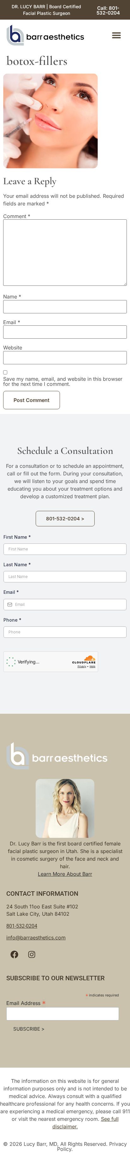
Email (11, 322)
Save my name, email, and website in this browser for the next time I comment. (62, 381)
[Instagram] (31, 954)
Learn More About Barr (65, 874)
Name (12, 296)
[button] (116, 35)
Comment (16, 216)
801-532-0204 (21, 926)
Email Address (26, 1002)
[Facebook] (14, 954)
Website (12, 347)
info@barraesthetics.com (36, 937)
